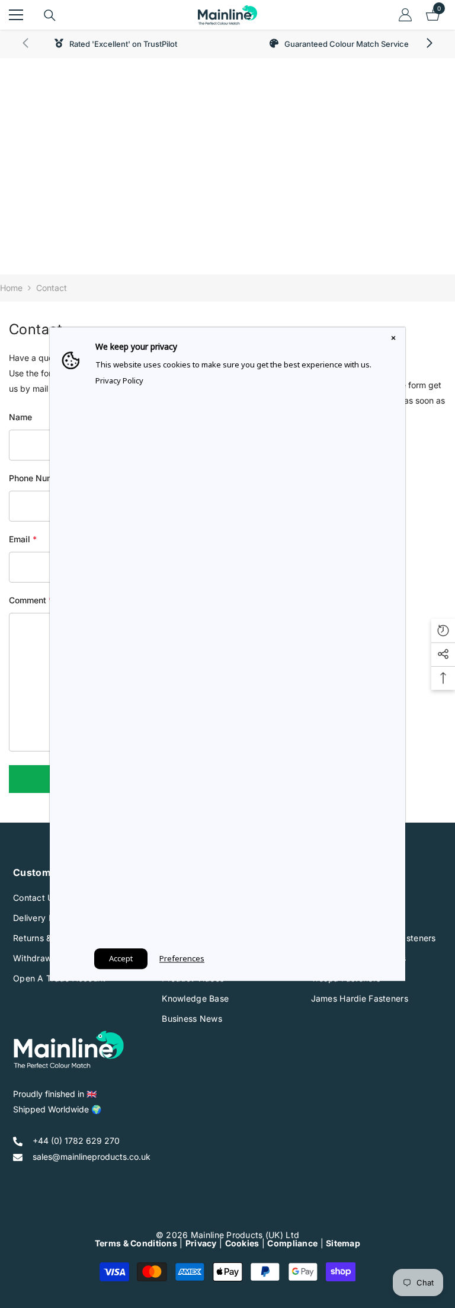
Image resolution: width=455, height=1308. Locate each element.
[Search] (50, 15)
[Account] (405, 14)
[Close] (393, 339)
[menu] (16, 15)
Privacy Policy (119, 380)
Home (11, 288)
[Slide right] (429, 44)
